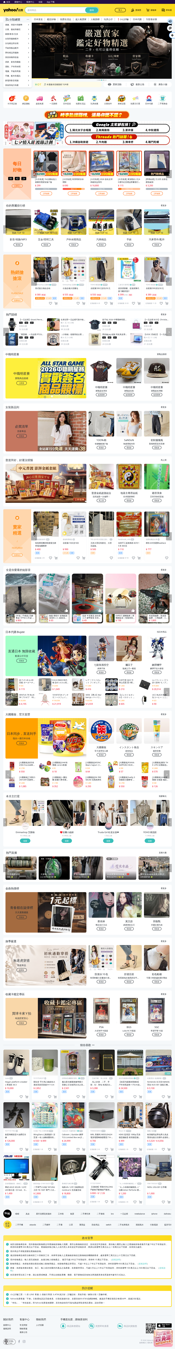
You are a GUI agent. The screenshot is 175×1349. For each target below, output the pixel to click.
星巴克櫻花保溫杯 (43, 1213)
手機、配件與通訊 (13, 76)
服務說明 (7, 1328)
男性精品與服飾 (12, 52)
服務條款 (142, 1343)
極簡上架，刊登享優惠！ (54, 84)
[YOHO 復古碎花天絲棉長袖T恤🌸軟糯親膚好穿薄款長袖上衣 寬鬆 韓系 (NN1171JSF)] (143, 813)
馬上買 (164, 460)
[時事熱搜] (87, 115)
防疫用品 (95, 1224)
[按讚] (33, 610)
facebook (19, 1341)
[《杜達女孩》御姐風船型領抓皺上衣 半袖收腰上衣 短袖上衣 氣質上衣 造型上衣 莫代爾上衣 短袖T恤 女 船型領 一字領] (121, 806)
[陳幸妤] (130, 139)
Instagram (24, 1341)
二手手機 (19, 1224)
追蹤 (25, 840)
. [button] (21, 489)
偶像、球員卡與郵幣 (13, 24)
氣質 (72, 1213)
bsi (9, 1341)
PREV (5, 229)
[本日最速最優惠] (163, 1338)
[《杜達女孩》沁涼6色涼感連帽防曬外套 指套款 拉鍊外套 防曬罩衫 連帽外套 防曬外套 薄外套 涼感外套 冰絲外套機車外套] (121, 819)
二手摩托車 (85, 1213)
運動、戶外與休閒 (13, 66)
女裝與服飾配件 (12, 38)
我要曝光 (17, 186)
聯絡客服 (23, 1328)
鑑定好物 (51, 19)
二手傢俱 (100, 1213)
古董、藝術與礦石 (13, 29)
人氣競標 (95, 19)
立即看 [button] (21, 383)
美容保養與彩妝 (12, 57)
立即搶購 (46, 193)
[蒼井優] (130, 127)
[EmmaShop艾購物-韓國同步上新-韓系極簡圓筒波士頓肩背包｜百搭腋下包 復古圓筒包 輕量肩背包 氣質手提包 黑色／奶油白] (38, 819)
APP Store (164, 1325)
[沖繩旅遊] (73, 139)
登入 (120, 10)
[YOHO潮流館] (150, 826)
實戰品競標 (162, 354)
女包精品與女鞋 (12, 43)
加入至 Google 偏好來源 (170, 28)
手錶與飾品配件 (12, 48)
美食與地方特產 (12, 85)
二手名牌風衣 (123, 1224)
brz (112, 1213)
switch (108, 1224)
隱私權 (149, 1343)
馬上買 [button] (101, 500)
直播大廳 (163, 852)
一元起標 (124, 1213)
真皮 (28, 1213)
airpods (33, 1224)
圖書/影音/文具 (11, 34)
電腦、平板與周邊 (13, 71)
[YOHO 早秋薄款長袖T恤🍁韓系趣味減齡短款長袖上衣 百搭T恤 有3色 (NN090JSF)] (163, 819)
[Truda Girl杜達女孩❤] (108, 826)
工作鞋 (61, 1213)
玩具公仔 (108, 19)
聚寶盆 (82, 1224)
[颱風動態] (102, 127)
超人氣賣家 (80, 19)
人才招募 (40, 1325)
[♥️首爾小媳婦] (67, 826)
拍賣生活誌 (65, 19)
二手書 (59, 1224)
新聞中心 (7, 1325)
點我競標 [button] (101, 394)
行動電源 (154, 1224)
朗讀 (170, 21)
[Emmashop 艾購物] (25, 826)
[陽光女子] (73, 127)
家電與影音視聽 (12, 80)
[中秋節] (158, 127)
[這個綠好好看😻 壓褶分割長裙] (60, 813)
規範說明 (116, 1259)
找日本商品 (162, 631)
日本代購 (137, 19)
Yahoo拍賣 (13, 10)
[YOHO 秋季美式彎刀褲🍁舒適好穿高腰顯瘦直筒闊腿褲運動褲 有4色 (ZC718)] (163, 806)
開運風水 (140, 1224)
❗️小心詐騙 (123, 19)
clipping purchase (56, 303)
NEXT (170, 229)
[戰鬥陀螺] (158, 139)
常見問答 (23, 1325)
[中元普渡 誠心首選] (102, 51)
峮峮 (17, 1213)
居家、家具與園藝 (13, 62)
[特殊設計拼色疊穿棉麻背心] (79, 806)
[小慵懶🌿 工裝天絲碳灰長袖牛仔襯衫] (79, 819)
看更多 (164, 205)
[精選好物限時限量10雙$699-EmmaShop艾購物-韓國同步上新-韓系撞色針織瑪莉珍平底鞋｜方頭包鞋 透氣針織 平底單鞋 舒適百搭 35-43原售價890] (18, 813)
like (50, 303)
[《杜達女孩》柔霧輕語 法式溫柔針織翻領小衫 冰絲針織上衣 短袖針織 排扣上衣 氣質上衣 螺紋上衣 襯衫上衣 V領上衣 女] (102, 813)
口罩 (71, 1224)
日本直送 (38, 19)
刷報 (7, 1213)
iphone (154, 1213)
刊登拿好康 (151, 19)
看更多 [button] (21, 436)
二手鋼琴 (46, 1224)
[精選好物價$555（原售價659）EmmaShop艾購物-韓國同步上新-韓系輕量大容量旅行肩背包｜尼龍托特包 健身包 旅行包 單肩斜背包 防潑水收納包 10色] (38, 806)
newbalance (140, 1213)
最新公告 (23, 1332)
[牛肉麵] (102, 139)
